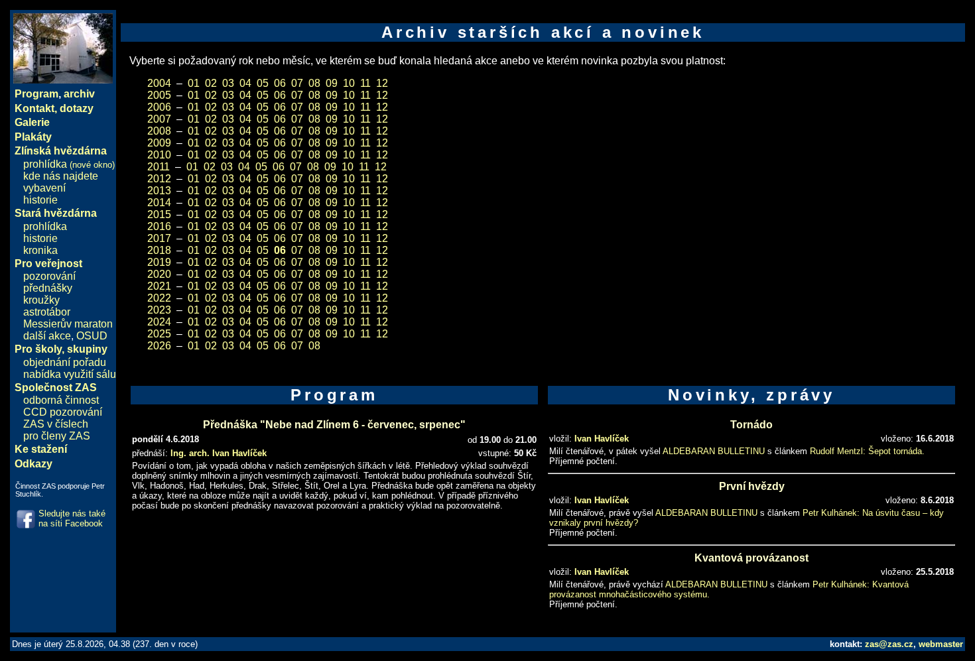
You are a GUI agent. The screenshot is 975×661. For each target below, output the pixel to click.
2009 (159, 143)
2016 (159, 226)
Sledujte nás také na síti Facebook (71, 518)
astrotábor (46, 312)
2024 (159, 322)
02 (211, 83)
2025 (159, 333)
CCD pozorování (62, 412)
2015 (159, 214)
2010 (159, 154)
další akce (47, 335)
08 (314, 83)
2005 (159, 95)
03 (228, 83)
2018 (159, 250)
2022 (159, 298)
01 (194, 83)
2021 (159, 286)
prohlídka (69, 164)
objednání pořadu (64, 362)
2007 (159, 119)
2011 (158, 166)
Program (36, 93)
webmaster (941, 644)
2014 (159, 202)
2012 (159, 178)
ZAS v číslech (55, 424)
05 (263, 83)
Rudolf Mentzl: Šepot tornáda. (867, 451)
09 (332, 83)
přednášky (47, 288)
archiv (79, 93)
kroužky (41, 300)
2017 (159, 238)
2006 (159, 107)
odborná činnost (61, 400)
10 (349, 83)
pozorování (49, 276)
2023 (159, 310)
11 (365, 83)
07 (297, 83)
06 (280, 83)
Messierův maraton (68, 324)
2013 (159, 190)
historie (40, 200)
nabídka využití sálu (69, 374)
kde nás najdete (60, 176)
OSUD (91, 335)
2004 (159, 83)
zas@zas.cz (889, 644)
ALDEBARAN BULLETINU (714, 451)
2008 (159, 131)
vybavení (44, 188)
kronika (40, 250)
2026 (159, 345)
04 (245, 83)
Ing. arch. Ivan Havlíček (218, 453)
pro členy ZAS (56, 436)
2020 (159, 274)
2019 (159, 262)
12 (382, 83)
